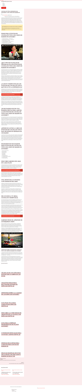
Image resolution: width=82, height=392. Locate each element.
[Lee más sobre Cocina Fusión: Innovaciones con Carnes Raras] (17, 370)
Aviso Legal (13, 390)
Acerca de (4, 3)
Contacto (4, 5)
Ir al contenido (1, 0)
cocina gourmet (7, 374)
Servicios (4, 4)
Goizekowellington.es (6, 1)
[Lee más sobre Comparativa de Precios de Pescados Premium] (6, 370)
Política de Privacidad (14, 389)
